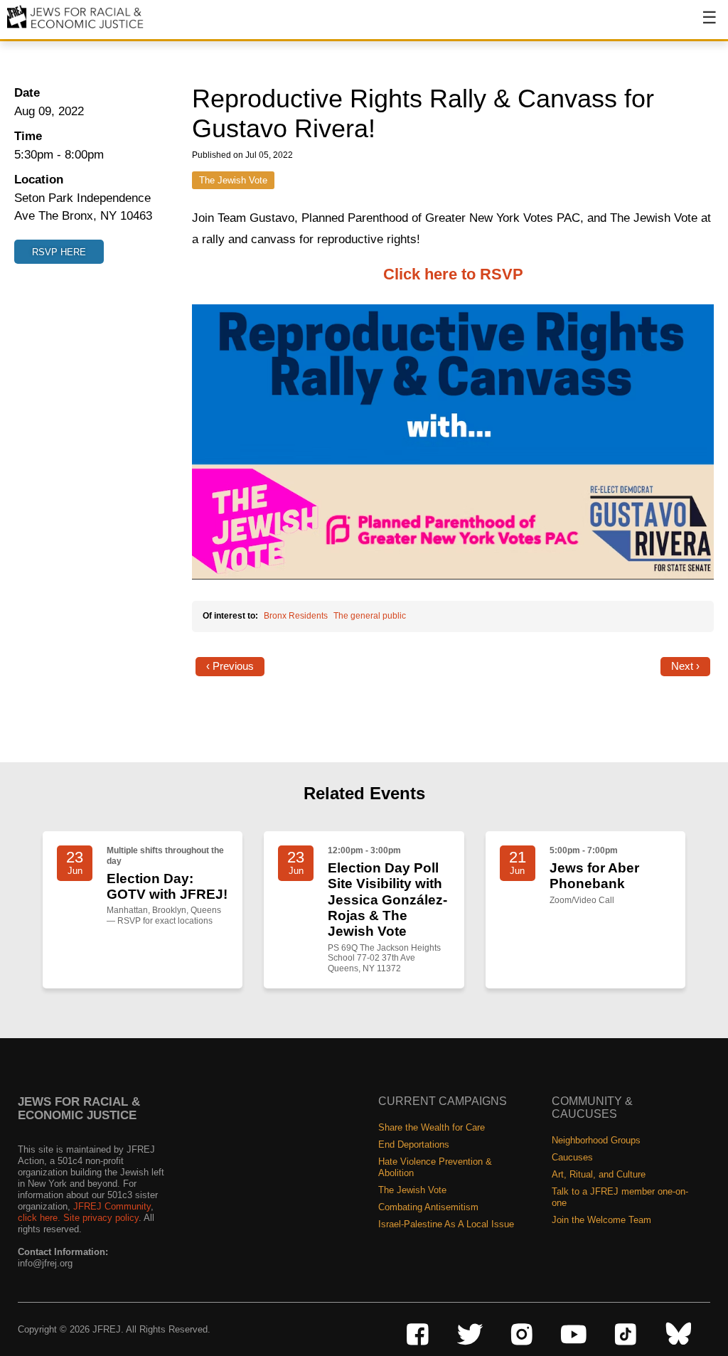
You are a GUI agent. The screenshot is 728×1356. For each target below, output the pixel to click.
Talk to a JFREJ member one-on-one (620, 1197)
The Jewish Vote (233, 180)
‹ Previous (230, 666)
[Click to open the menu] (700, 25)
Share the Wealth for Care (431, 1127)
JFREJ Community (112, 1206)
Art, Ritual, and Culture (599, 1174)
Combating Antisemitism (428, 1207)
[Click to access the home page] (76, 27)
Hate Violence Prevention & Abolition (435, 1167)
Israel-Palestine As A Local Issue (446, 1224)
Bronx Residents (296, 616)
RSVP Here (59, 252)
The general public (369, 616)
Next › (685, 666)
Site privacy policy (101, 1217)
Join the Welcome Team (601, 1219)
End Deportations (413, 1144)
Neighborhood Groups (596, 1140)
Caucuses (572, 1157)
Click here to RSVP (453, 274)
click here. (39, 1217)
